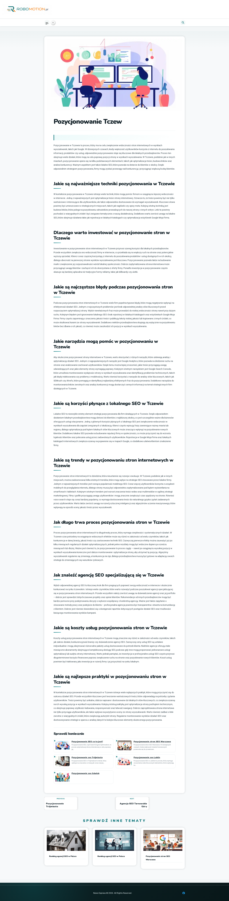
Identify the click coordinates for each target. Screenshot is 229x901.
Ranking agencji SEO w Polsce (62, 856)
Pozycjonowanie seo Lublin (147, 757)
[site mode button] (53, 22)
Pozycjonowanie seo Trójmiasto (87, 757)
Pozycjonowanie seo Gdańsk (85, 773)
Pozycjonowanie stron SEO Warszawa (152, 741)
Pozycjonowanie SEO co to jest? (87, 741)
